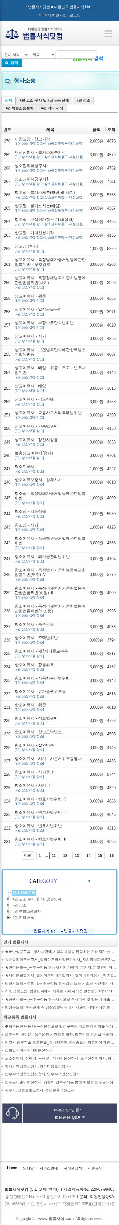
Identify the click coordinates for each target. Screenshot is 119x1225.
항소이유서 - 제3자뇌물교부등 (41, 653)
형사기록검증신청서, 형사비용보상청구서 (39, 1066)
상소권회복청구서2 (49, 167)
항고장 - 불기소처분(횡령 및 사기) (49, 194)
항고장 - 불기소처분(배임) (49, 208)
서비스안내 (49, 1168)
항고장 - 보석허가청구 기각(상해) (49, 221)
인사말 (28, 1168)
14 (88, 856)
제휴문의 (95, 1168)
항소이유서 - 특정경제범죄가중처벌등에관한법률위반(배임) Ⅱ (50, 592)
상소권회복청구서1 (49, 181)
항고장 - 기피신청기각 (49, 235)
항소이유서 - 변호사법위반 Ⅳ (41, 801)
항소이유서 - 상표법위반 (36, 720)
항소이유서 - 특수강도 (34, 626)
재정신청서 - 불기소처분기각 (49, 154)
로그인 (75, 15)
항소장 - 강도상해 (30, 513)
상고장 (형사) (29, 248)
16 (112, 856)
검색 (14, 62)
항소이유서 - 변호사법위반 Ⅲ (41, 814)
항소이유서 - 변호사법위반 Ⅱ (41, 841)
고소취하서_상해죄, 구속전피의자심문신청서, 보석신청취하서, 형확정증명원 (61, 1058)
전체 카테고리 (24, 893)
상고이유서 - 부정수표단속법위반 (44, 324)
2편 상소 (83, 100)
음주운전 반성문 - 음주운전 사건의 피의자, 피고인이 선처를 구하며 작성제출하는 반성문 (61, 1035)
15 (100, 856)
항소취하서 (29, 468)
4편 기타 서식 (52, 108)
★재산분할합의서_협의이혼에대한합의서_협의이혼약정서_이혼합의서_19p (61, 975)
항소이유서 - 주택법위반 (36, 639)
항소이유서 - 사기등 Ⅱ (35, 774)
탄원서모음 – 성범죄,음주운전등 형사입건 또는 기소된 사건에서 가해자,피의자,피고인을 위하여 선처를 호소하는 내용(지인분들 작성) (61, 983)
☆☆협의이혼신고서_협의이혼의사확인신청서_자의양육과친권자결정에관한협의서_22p (61, 960)
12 (65, 856)
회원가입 (59, 15)
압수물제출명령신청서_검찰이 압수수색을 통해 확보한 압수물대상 (59, 1082)
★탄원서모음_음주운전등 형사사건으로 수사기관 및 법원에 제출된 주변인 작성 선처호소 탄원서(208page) (61, 999)
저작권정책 (73, 1168)
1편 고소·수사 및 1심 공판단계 (44, 100)
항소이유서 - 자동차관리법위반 (42, 680)
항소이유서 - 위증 (30, 707)
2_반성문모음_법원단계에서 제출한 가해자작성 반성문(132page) (58, 991)
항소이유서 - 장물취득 (34, 666)
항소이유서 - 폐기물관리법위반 (42, 558)
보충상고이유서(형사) (34, 455)
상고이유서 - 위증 (30, 298)
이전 (27, 855)
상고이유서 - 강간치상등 (36, 441)
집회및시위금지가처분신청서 (28, 1050)
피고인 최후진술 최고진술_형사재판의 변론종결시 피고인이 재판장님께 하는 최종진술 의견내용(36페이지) (61, 1043)
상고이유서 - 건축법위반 (36, 428)
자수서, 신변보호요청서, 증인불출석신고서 (39, 1090)
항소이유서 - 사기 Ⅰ (33, 787)
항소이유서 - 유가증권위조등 (40, 693)
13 (77, 856)
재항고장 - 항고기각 (49, 141)
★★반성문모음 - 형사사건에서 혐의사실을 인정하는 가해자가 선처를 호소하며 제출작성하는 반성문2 (61, 952)
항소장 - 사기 (29, 527)
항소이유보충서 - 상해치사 (38, 481)
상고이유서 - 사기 (30, 338)
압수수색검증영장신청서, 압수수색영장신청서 (42, 1074)
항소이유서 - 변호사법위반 (38, 827)
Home (44, 15)
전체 (8, 100)
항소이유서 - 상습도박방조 (38, 734)
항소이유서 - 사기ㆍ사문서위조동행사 (48, 760)
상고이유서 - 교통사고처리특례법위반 (48, 414)
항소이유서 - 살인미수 (34, 747)
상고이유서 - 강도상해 (34, 401)
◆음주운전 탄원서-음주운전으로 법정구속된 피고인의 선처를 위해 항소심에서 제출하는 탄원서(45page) (61, 1026)
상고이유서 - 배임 (30, 388)
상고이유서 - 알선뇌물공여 (38, 311)
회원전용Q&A (102, 1196)
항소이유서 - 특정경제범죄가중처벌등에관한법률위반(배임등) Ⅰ (50, 610)
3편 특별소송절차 (19, 108)
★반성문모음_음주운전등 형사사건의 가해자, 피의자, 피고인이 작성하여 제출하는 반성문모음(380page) (61, 968)
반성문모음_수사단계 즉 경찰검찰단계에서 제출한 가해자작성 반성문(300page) (61, 1007)
